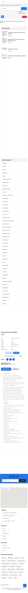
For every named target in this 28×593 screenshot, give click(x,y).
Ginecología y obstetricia (7, 195)
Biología (4, 169)
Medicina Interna (20, 569)
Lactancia (4, 569)
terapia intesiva (5, 575)
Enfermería (4, 185)
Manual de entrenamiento (8, 220)
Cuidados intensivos (6, 179)
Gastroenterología (6, 188)
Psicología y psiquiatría (7, 281)
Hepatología (5, 201)
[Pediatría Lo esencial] (5, 50)
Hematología (5, 198)
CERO (22, 557)
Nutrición (4, 255)
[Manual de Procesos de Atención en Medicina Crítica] (5, 42)
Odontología (5, 259)
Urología (4, 303)
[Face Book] (10, 476)
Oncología (4, 268)
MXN (4, 1)
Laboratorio (4, 214)
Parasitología (5, 275)
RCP (16, 572)
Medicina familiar (6, 230)
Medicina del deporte (6, 227)
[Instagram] (17, 476)
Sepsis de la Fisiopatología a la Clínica (17, 55)
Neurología (4, 249)
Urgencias (4, 300)
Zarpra (15, 577)
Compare (20, 356)
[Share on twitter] (10, 359)
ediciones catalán (5, 563)
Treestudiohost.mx (16, 589)
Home (1, 21)
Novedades (4, 252)
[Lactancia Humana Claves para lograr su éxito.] (5, 34)
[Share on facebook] (7, 359)
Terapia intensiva (6, 294)
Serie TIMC (4, 290)
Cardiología (4, 172)
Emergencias (14, 563)
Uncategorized (5, 297)
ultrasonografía (13, 575)
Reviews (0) (15, 369)
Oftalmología (5, 265)
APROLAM (10, 557)
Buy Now (16, 352)
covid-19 (4, 560)
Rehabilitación (5, 287)
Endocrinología (5, 182)
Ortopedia (4, 271)
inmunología (11, 566)
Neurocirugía (5, 246)
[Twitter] (14, 476)
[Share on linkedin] (13, 359)
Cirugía (3, 176)
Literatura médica (8, 21)
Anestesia (4, 163)
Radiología (4, 284)
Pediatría (4, 278)
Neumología (5, 243)
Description (6, 369)
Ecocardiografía (21, 560)
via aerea (10, 577)
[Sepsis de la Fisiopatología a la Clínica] (5, 105)
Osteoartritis (4, 572)
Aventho (4, 166)
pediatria (11, 572)
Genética (4, 192)
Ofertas (24, 16)
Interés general (5, 211)
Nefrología (4, 239)
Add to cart (8, 352)
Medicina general (6, 233)
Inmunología (5, 208)
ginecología (21, 563)
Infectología (5, 204)
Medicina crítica (5, 223)
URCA (20, 575)
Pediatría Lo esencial (13, 49)
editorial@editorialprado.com (9, 515)
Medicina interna (6, 236)
